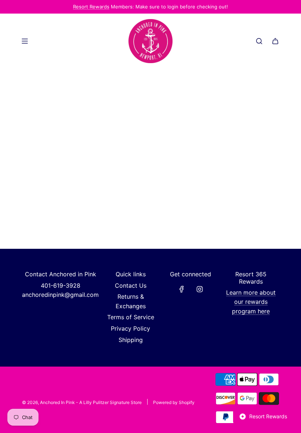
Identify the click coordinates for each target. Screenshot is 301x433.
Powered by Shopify (174, 402)
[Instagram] (200, 289)
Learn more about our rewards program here (251, 302)
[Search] (259, 41)
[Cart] (275, 41)
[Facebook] (182, 289)
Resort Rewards (91, 7)
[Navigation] (25, 41)
